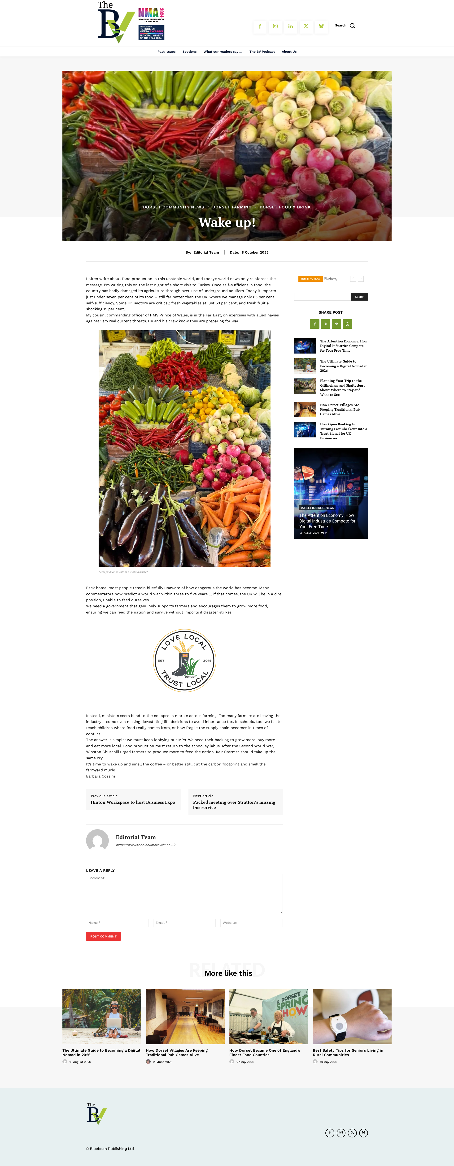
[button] (346, 25)
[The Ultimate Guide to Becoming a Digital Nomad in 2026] (305, 366)
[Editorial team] (97, 840)
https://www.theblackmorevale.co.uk (145, 845)
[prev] (353, 279)
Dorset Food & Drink (285, 207)
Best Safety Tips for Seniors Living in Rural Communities (348, 1052)
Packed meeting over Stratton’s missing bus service (234, 805)
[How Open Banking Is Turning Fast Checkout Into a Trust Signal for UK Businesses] (305, 429)
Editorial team (206, 252)
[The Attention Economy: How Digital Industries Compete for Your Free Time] (305, 345)
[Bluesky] (321, 27)
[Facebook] (259, 27)
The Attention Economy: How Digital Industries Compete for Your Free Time (343, 346)
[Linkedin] (290, 27)
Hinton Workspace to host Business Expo (133, 802)
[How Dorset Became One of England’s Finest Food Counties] (268, 1016)
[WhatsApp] (347, 324)
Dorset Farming (232, 207)
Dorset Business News (317, 508)
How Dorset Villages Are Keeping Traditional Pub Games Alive (340, 409)
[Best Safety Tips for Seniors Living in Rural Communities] (352, 1016)
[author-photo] (65, 1061)
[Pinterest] (336, 324)
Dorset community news (173, 207)
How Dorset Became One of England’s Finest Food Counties (264, 1052)
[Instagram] (275, 27)
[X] (306, 27)
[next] (361, 279)
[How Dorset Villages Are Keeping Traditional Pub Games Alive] (305, 409)
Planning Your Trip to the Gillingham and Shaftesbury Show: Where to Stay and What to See (342, 387)
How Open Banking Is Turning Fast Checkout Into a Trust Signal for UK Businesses (343, 431)
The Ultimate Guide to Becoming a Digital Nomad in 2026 (343, 366)
